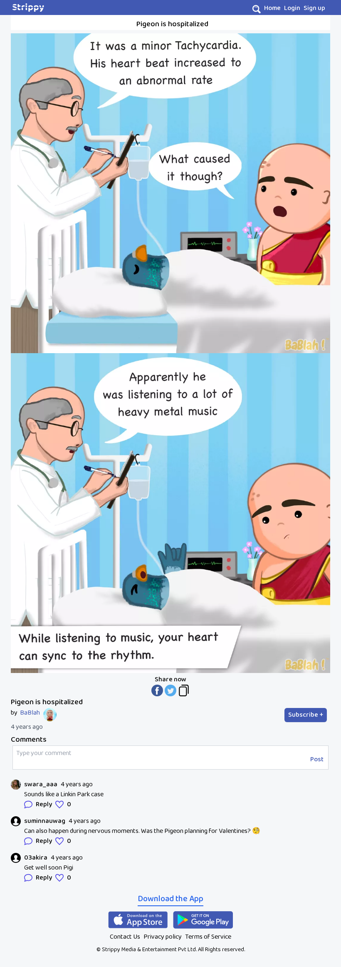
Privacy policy (162, 937)
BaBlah (30, 713)
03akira (35, 858)
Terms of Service (208, 937)
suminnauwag (44, 821)
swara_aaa (40, 785)
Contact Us (125, 937)
